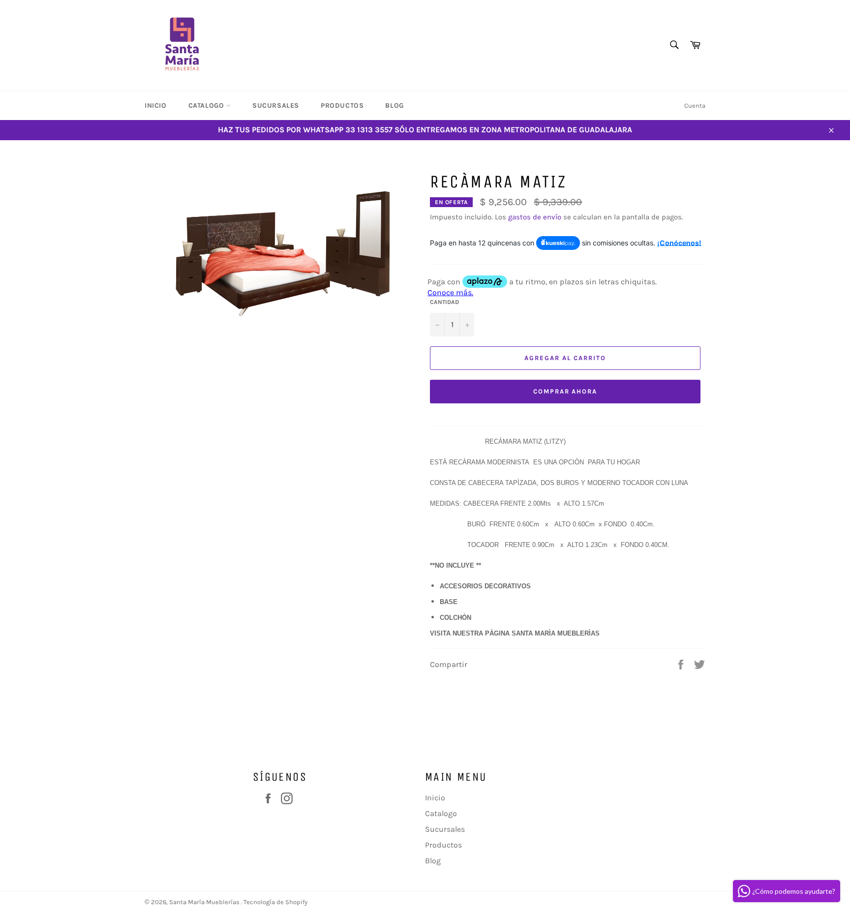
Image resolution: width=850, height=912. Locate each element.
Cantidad (444, 302)
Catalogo (207, 105)
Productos (342, 105)
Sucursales (275, 105)
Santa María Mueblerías (205, 902)
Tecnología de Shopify (275, 902)
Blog (394, 105)
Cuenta (694, 105)
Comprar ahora (565, 391)
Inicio (156, 105)
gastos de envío (534, 217)
